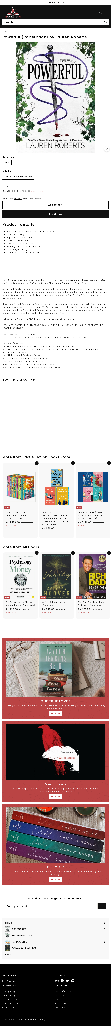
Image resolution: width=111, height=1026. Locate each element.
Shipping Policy (9, 999)
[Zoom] (106, 149)
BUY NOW (55, 713)
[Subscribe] (102, 906)
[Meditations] (55, 752)
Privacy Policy (8, 991)
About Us (60, 995)
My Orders (60, 1007)
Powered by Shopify (35, 1019)
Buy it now (55, 214)
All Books (31, 547)
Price (5, 186)
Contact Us (61, 1003)
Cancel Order (8, 1007)
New (7, 162)
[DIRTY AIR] (55, 835)
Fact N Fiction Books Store (18, 176)
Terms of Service (10, 1003)
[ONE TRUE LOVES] (55, 669)
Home (4, 31)
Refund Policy (8, 995)
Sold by (6, 171)
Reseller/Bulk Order (64, 991)
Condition (8, 156)
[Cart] (100, 12)
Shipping (18, 198)
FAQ (57, 999)
